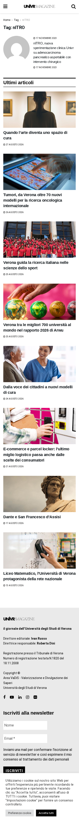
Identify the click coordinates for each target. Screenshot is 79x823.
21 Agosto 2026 (14, 466)
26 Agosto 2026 (14, 212)
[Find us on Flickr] (35, 697)
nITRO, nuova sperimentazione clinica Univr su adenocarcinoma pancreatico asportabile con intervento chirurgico (53, 52)
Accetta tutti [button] (46, 813)
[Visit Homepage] (39, 6)
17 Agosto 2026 (14, 523)
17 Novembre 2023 (46, 38)
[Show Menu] (5, 6)
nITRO (26, 20)
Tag (16, 20)
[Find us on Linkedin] (20, 697)
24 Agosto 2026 (14, 399)
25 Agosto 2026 (14, 274)
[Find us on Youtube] (12, 697)
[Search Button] (73, 6)
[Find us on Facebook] (4, 697)
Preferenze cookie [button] (19, 813)
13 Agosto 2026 (14, 585)
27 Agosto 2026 (14, 144)
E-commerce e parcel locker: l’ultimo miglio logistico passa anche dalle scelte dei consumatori (36, 454)
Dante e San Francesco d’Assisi (32, 517)
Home (6, 20)
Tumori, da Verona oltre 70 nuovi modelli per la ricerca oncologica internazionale (32, 200)
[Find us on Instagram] (27, 697)
